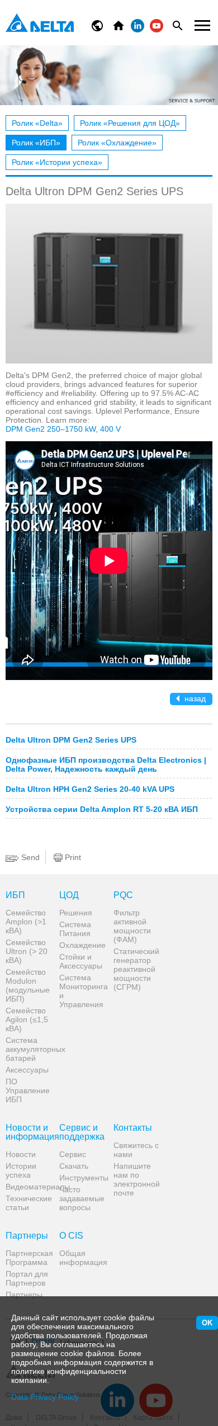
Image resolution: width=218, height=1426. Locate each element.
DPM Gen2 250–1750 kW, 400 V (63, 428)
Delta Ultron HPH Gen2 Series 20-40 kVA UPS (90, 789)
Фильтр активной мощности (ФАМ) (132, 926)
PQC (123, 895)
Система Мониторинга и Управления (82, 991)
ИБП (15, 895)
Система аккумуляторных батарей (28, 1049)
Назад (194, 698)
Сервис (72, 1154)
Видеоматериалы (28, 1186)
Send (29, 857)
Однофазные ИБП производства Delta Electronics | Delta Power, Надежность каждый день (106, 764)
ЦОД (69, 895)
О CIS (71, 1235)
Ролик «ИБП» (36, 142)
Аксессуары (27, 1069)
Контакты (132, 1127)
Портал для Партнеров (27, 1278)
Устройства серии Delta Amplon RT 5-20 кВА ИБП (102, 809)
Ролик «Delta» (37, 123)
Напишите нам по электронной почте (136, 1179)
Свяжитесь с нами (136, 1150)
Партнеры (27, 1235)
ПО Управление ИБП (28, 1090)
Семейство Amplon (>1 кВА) (26, 921)
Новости (21, 1154)
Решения (75, 912)
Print (72, 857)
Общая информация (82, 1258)
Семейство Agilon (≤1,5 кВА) (27, 1019)
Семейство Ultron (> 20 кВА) (27, 951)
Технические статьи (28, 1203)
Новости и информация (28, 1132)
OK (207, 1323)
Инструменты (82, 1177)
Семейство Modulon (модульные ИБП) (28, 985)
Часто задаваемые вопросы (82, 1198)
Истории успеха (21, 1170)
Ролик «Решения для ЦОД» (130, 123)
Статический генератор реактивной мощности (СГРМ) (136, 969)
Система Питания (75, 929)
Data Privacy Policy (45, 1396)
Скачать (73, 1165)
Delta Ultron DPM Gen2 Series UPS (71, 739)
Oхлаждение (82, 945)
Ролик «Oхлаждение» (117, 142)
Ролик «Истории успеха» (57, 162)
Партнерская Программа (28, 1258)
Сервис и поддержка (82, 1132)
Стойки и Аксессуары (80, 961)
